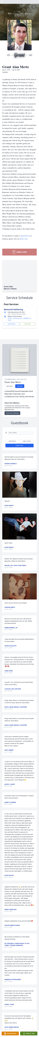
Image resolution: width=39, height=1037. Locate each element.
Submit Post (19, 445)
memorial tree (25, 236)
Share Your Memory (12, 413)
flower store (24, 239)
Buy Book (20, 386)
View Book (9, 386)
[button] (19, 485)
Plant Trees (27, 324)
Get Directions (11, 324)
